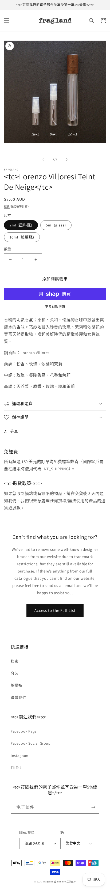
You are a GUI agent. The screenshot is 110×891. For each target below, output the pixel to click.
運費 (7, 206)
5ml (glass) (56, 225)
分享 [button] (14, 431)
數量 (7, 249)
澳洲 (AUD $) (34, 843)
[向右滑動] (67, 159)
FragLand (48, 881)
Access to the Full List (55, 610)
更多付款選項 (55, 307)
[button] (7, 20)
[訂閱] (93, 807)
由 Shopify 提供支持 (65, 881)
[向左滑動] (43, 159)
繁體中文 (73, 843)
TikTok (16, 767)
